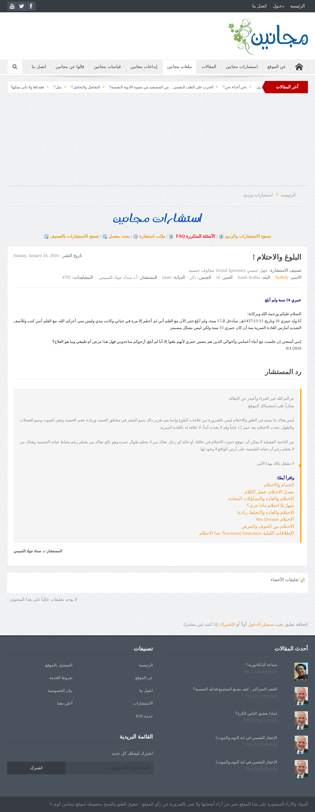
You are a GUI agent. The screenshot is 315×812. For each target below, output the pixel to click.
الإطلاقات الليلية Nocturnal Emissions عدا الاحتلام (246, 533)
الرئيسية (297, 6)
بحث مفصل (119, 236)
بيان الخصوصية (60, 690)
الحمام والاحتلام (279, 484)
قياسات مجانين (107, 66)
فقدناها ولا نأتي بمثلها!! (40, 87)
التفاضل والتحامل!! (99, 87)
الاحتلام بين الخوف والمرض (267, 526)
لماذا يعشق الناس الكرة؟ (256, 713)
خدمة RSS (144, 716)
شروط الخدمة (61, 677)
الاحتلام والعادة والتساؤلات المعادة (261, 498)
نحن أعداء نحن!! (249, 87)
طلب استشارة (152, 236)
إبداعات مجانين (144, 66)
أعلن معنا (65, 703)
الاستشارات (143, 703)
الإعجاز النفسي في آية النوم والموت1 (246, 762)
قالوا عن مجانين (70, 66)
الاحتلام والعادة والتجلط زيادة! (265, 512)
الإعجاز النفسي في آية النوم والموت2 (246, 737)
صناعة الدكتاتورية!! (261, 664)
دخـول (278, 6)
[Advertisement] (157, 142)
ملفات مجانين (179, 66)
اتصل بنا (259, 6)
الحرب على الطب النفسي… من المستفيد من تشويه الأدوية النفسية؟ (175, 87)
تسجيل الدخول (261, 624)
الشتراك (227, 624)
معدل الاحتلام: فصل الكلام (269, 491)
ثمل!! (71, 87)
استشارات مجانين (242, 66)
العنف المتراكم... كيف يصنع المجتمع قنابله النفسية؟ (235, 689)
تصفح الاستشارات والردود (248, 236)
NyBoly (282, 277)
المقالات (208, 66)
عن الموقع (276, 66)
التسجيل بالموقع (59, 665)
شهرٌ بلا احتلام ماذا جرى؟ (270, 505)
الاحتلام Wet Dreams (275, 519)
